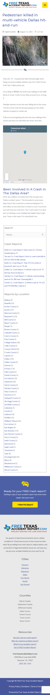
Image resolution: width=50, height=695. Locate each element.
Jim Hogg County (11, 401)
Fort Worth (9, 378)
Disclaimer (25, 686)
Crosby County (10, 352)
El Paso (7, 369)
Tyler (6, 454)
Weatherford (9, 463)
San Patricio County (12, 434)
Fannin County (10, 375)
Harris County (10, 385)
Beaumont (8, 316)
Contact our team (28, 213)
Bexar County (9, 323)
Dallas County (10, 362)
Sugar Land (8, 447)
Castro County (10, 336)
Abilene (7, 300)
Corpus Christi (10, 349)
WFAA (16, 92)
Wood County (10, 470)
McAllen (7, 418)
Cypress (7, 356)
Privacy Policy (14, 686)
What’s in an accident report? (25, 644)
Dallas (6, 359)
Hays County (9, 392)
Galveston (8, 382)
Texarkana (8, 450)
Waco (6, 460)
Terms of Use (36, 686)
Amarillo (7, 303)
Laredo (7, 411)
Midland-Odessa (10, 421)
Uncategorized (10, 457)
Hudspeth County (11, 398)
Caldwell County (10, 333)
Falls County (9, 372)
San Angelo (8, 427)
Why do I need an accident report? (25, 641)
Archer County (10, 307)
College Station (10, 342)
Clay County (9, 339)
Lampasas (8, 408)
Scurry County (10, 437)
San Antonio (9, 431)
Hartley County (10, 388)
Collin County (9, 346)
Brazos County (10, 329)
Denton (7, 365)
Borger (7, 326)
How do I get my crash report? (25, 638)
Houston (7, 395)
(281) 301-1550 (25, 664)
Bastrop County (10, 313)
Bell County (8, 320)
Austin (6, 310)
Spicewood (8, 444)
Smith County (9, 440)
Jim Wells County (11, 405)
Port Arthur (9, 424)
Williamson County (11, 467)
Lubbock (7, 414)
